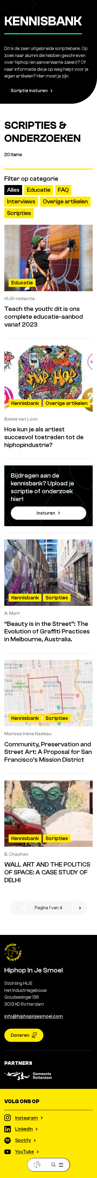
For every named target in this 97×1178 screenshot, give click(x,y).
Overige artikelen (65, 201)
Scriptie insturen (29, 90)
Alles (13, 189)
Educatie (38, 189)
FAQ (63, 189)
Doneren (20, 1035)
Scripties (19, 213)
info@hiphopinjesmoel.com (33, 1016)
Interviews (21, 201)
